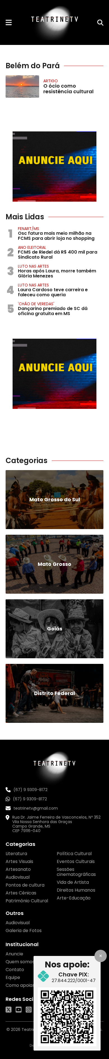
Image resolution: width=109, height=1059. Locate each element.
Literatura (16, 853)
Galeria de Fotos (24, 930)
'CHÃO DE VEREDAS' (36, 304)
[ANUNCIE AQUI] (54, 166)
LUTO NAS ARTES (33, 266)
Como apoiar (20, 985)
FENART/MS (28, 228)
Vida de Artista (73, 882)
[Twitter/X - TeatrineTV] (8, 1009)
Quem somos (20, 961)
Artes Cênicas (21, 893)
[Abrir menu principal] (9, 22)
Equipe (13, 977)
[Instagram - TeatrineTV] (29, 1009)
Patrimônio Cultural (27, 901)
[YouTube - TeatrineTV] (19, 1009)
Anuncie (14, 954)
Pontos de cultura (25, 885)
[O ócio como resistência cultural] (22, 86)
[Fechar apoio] (100, 956)
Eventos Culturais (76, 861)
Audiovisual (18, 877)
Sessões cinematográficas (76, 872)
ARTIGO (50, 81)
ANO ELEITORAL (32, 247)
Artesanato (18, 869)
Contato (15, 969)
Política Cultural (74, 853)
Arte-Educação (74, 898)
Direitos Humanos (76, 890)
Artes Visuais (19, 861)
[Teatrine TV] (54, 22)
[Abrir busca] (100, 22)
